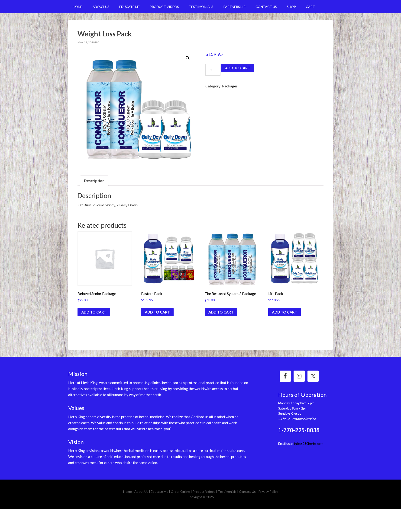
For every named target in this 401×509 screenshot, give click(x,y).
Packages (230, 86)
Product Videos (204, 491)
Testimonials (227, 491)
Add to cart (237, 68)
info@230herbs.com (308, 443)
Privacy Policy (268, 491)
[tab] (94, 181)
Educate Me (159, 491)
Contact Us (247, 491)
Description (94, 180)
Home (127, 491)
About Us (141, 491)
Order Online (180, 491)
